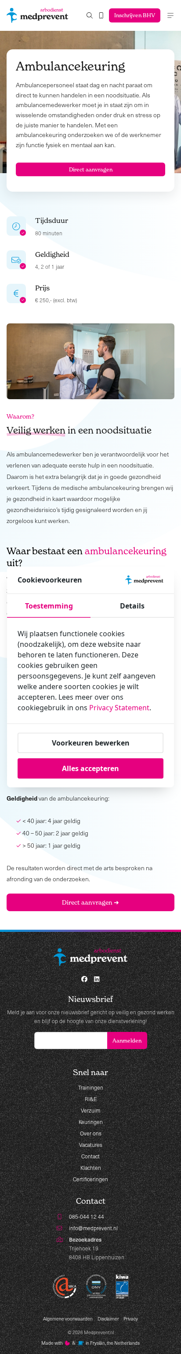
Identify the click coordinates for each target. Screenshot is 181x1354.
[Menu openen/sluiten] (170, 15)
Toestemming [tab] (49, 606)
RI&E (91, 1098)
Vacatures (90, 1144)
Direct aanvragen (90, 169)
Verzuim (90, 1110)
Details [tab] (132, 606)
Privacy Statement (119, 707)
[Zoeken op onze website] (90, 15)
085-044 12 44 (86, 1216)
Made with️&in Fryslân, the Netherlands (90, 1343)
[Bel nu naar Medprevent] (101, 15)
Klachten (90, 1167)
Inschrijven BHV (134, 15)
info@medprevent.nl (93, 1228)
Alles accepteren (90, 768)
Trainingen (90, 1087)
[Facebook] (84, 979)
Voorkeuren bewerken (91, 743)
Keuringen (91, 1121)
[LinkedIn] (97, 979)
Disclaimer (108, 1319)
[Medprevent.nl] (37, 15)
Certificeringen (90, 1179)
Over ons (90, 1133)
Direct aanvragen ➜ (90, 902)
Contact (90, 1156)
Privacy (130, 1319)
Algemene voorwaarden (68, 1319)
